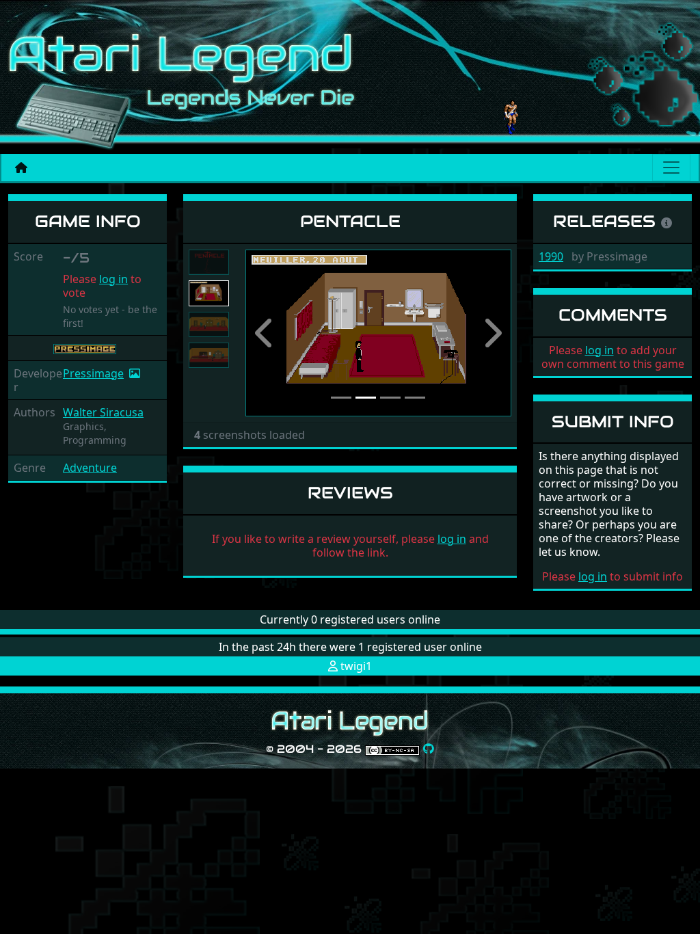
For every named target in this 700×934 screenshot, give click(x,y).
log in (113, 278)
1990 (551, 256)
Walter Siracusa (103, 412)
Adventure (90, 467)
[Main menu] (671, 167)
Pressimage (93, 373)
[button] (265, 333)
